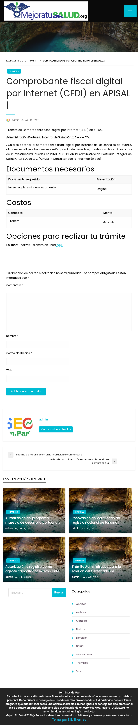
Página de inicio (14, 60)
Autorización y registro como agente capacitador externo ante (32, 568)
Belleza (81, 612)
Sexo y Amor (84, 654)
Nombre (12, 336)
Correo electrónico (19, 353)
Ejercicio (81, 638)
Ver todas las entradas (56, 429)
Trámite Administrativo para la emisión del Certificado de (96, 568)
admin (16, 120)
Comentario (15, 285)
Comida (81, 621)
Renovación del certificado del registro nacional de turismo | (96, 520)
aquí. (59, 245)
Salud (80, 646)
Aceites (81, 604)
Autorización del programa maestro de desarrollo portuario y (32, 520)
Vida (79, 671)
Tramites (33, 60)
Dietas (80, 629)
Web (9, 370)
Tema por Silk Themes (69, 719)
